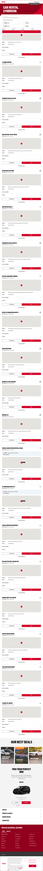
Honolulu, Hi (3, 847)
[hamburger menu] (41, 1)
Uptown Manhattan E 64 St (8, 486)
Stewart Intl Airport (7, 703)
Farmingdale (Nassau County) (9, 243)
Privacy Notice (20, 867)
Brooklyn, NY (5, 415)
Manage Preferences (32, 859)
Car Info (16, 802)
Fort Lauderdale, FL (32, 843)
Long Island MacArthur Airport (10, 525)
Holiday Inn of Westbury (8, 170)
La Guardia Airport (7, 62)
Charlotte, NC (3, 841)
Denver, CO (17, 841)
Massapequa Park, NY (7, 207)
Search (22, 31)
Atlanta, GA (31, 838)
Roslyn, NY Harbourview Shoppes (10, 312)
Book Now (26, 802)
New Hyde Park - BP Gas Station (9, 134)
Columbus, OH (31, 834)
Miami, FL (3, 845)
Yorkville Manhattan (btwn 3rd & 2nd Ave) (12, 448)
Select (31, 54)
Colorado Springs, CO (33, 845)
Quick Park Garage (6, 348)
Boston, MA (17, 845)
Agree (32, 865)
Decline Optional (32, 862)
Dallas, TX (3, 838)
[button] (21, 35)
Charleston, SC (31, 836)
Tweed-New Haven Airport (8, 667)
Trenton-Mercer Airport (8, 634)
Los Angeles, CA (32, 841)
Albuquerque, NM (4, 834)
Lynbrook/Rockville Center (9, 98)
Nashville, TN (17, 847)
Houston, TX (3, 836)
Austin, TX (3, 843)
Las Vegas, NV (17, 838)
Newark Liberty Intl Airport (9, 597)
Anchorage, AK (18, 836)
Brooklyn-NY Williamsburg (9, 381)
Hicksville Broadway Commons (9, 276)
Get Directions (11, 54)
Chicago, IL (17, 843)
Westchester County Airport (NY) (10, 561)
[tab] (3, 831)
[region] (21, 863)
